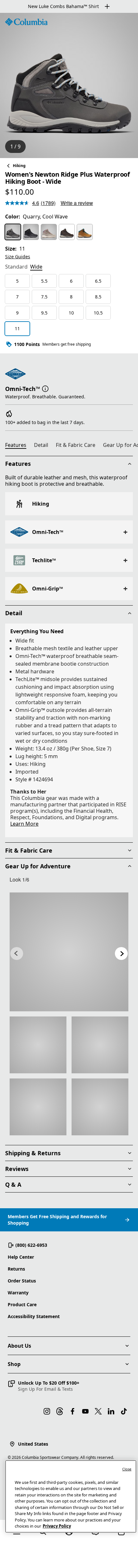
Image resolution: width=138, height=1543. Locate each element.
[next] (121, 953)
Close (127, 1469)
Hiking (19, 165)
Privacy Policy (57, 1526)
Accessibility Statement (34, 1316)
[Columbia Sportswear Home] (26, 22)
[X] (98, 1411)
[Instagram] (46, 1411)
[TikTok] (123, 1411)
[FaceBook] (72, 1411)
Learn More (24, 823)
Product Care (22, 1304)
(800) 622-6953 (31, 1245)
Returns (16, 1269)
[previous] (16, 953)
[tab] (16, 267)
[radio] (13, 232)
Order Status (22, 1281)
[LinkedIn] (111, 1411)
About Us (19, 1345)
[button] (45, 388)
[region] (69, 85)
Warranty (18, 1293)
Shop (14, 1364)
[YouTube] (85, 1411)
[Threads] (59, 1411)
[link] (69, 951)
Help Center (21, 1257)
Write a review (77, 203)
